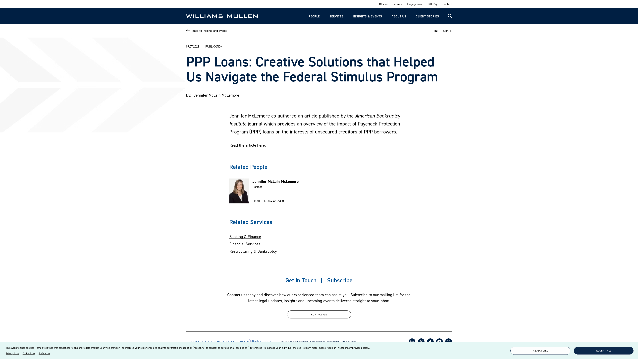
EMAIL (257, 201)
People (314, 16)
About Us (399, 16)
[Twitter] (421, 341)
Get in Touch (301, 280)
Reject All (540, 350)
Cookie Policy (29, 353)
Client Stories (427, 16)
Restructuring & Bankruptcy (253, 251)
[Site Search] (450, 16)
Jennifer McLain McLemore (216, 95)
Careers (397, 4)
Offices (383, 4)
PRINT (434, 31)
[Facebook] (430, 341)
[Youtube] (439, 341)
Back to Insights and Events (209, 30)
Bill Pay (432, 4)
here (261, 145)
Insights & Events (367, 16)
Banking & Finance (245, 236)
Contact (447, 4)
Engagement (415, 4)
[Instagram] (448, 341)
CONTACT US (319, 314)
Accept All (603, 350)
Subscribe (340, 280)
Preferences (44, 353)
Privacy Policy (12, 353)
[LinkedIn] (412, 341)
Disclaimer (333, 341)
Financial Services (244, 243)
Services (336, 16)
